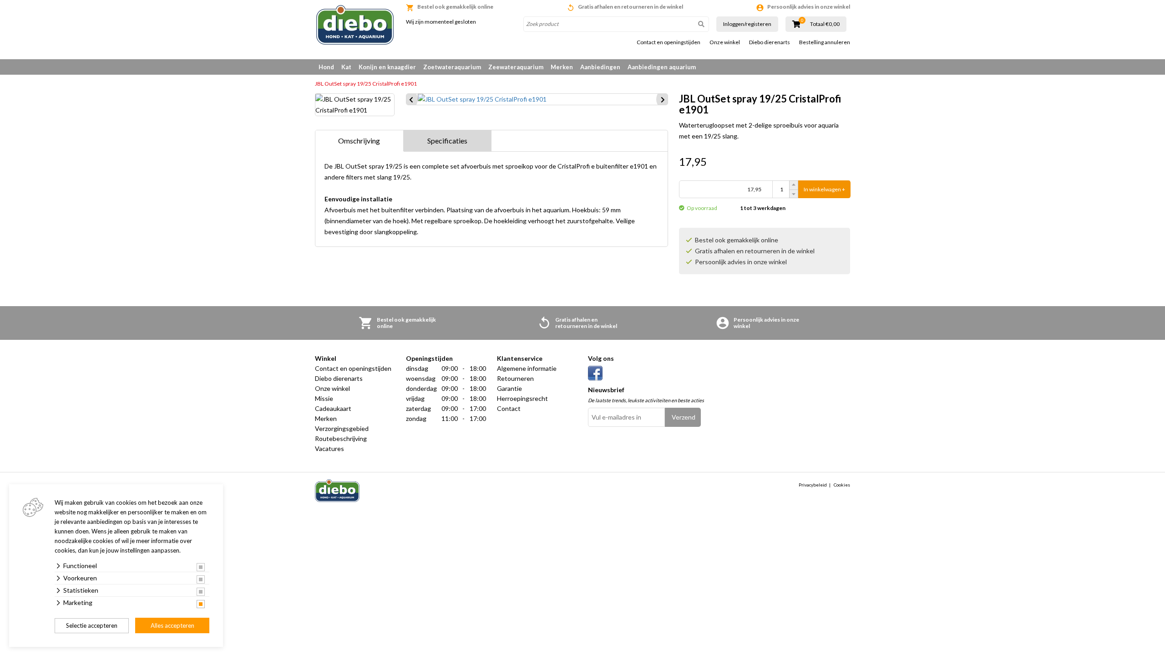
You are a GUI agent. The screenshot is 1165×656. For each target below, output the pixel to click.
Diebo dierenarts (769, 42)
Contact (509, 408)
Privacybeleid (813, 484)
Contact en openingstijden (668, 42)
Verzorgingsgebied (342, 428)
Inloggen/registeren (747, 23)
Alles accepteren (172, 625)
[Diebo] (355, 25)
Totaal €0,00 (825, 24)
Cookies (842, 484)
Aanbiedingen (600, 67)
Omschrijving (359, 140)
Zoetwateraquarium (452, 67)
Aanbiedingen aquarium (662, 67)
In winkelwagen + (824, 189)
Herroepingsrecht (522, 398)
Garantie (509, 388)
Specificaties (447, 140)
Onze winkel (724, 42)
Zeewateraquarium (515, 67)
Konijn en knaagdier (387, 67)
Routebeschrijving (341, 438)
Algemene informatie (527, 368)
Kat (346, 67)
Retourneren (515, 378)
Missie (324, 398)
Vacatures (329, 448)
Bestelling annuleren (824, 42)
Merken (562, 67)
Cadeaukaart (333, 408)
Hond (326, 67)
